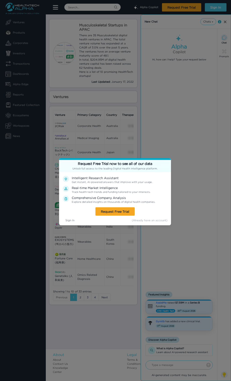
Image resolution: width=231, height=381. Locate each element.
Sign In (69, 220)
